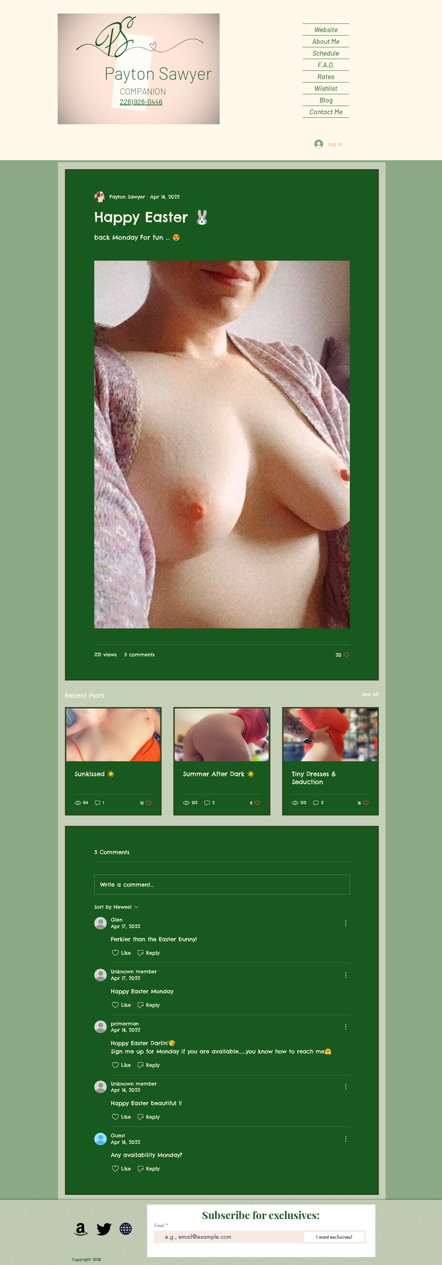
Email (159, 1225)
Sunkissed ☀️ (95, 774)
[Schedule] (125, 1229)
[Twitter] (104, 1229)
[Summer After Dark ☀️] (222, 734)
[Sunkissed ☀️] (113, 734)
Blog (326, 100)
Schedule (326, 53)
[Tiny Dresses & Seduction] (330, 734)
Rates (325, 76)
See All (370, 694)
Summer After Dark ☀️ (218, 774)
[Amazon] (81, 1229)
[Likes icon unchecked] (115, 953)
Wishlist (325, 88)
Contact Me (326, 111)
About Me (325, 41)
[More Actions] (346, 923)
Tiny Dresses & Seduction (314, 778)
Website (326, 29)
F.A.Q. (326, 64)
